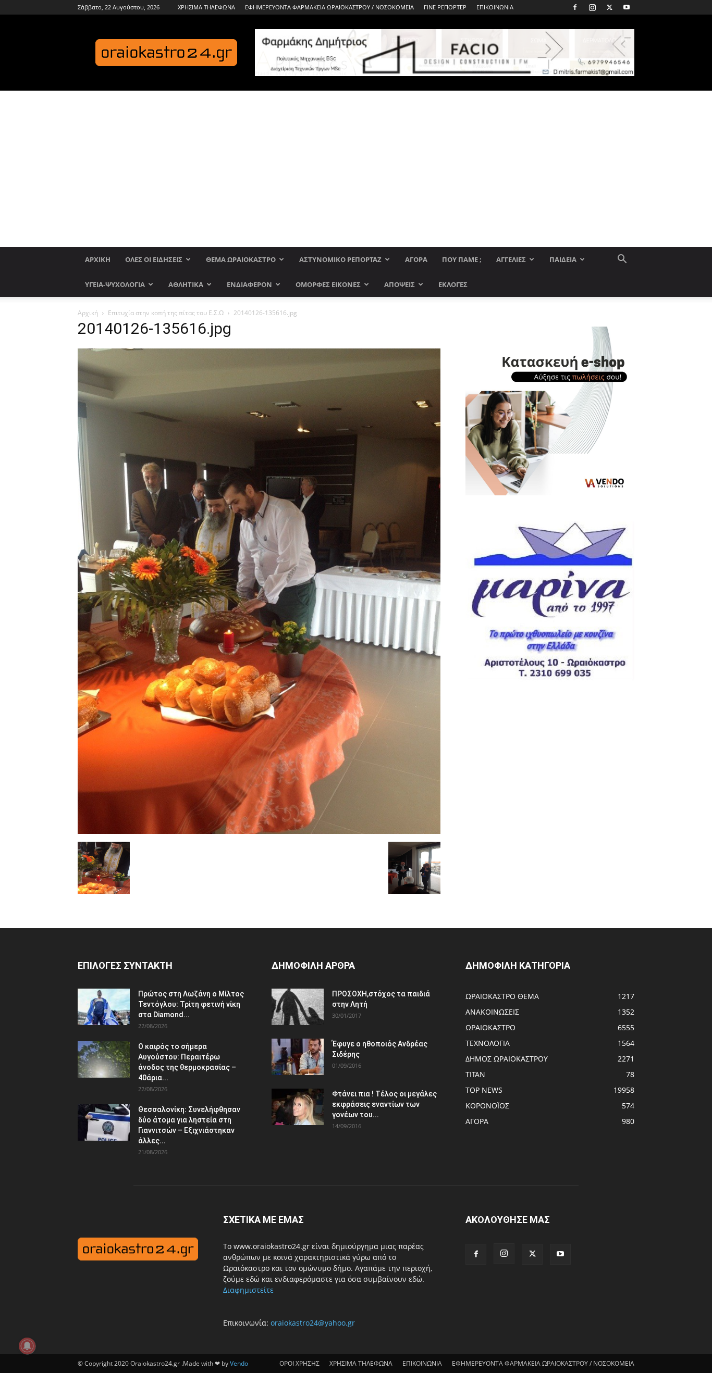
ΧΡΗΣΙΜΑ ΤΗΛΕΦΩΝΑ (206, 7)
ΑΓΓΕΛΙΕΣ (511, 259)
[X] (609, 7)
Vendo (239, 1363)
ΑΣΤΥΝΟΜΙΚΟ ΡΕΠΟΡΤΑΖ (340, 259)
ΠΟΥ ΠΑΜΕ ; (462, 259)
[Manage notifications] (27, 1346)
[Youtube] (626, 7)
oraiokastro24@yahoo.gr (313, 1323)
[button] (621, 260)
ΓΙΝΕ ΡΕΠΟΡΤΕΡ (445, 7)
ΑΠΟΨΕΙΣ (399, 284)
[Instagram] (592, 7)
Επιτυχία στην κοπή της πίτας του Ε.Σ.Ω (166, 312)
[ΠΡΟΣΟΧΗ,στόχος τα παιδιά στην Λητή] (298, 1007)
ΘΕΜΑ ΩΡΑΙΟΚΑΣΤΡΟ (241, 259)
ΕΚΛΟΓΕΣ (453, 284)
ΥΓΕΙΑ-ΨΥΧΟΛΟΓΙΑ (115, 284)
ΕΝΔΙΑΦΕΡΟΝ (249, 284)
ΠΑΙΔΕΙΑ (562, 259)
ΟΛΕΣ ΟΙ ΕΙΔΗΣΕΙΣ (153, 259)
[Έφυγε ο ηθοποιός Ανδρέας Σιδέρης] (298, 1057)
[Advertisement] (356, 169)
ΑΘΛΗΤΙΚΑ (185, 284)
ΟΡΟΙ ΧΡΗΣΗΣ (299, 1363)
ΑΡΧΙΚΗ (98, 259)
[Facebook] (575, 7)
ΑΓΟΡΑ (416, 259)
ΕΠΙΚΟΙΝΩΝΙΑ (494, 7)
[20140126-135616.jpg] (259, 831)
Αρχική (88, 312)
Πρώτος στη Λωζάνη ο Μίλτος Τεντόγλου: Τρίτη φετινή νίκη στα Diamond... (191, 1004)
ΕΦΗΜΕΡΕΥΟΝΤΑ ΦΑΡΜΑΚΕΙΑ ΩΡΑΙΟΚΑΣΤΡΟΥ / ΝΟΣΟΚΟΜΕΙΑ (329, 7)
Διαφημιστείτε (248, 1290)
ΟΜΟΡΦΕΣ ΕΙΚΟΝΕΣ (328, 284)
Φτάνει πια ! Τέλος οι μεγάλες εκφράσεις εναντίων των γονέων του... (384, 1104)
